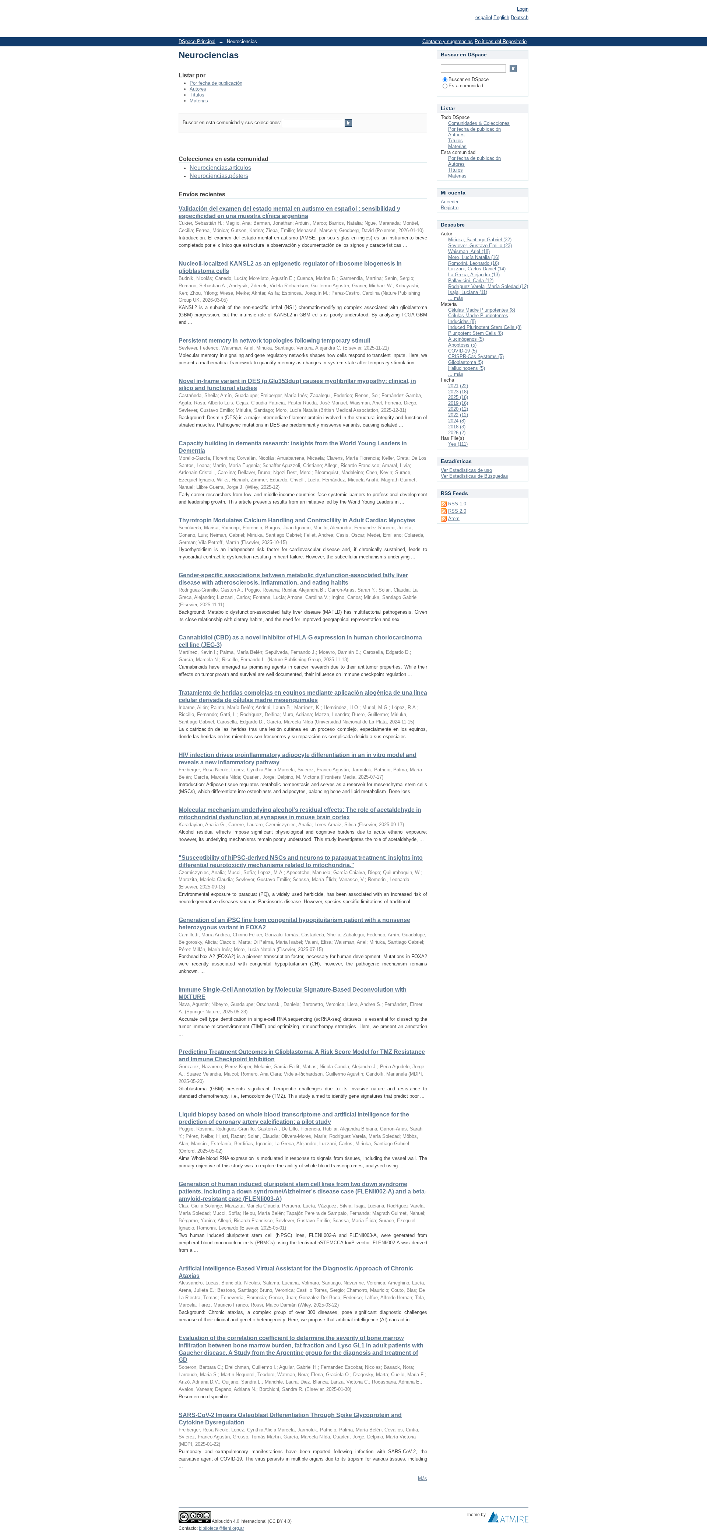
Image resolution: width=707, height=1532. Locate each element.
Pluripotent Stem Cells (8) (475, 333)
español (483, 17)
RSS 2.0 (457, 511)
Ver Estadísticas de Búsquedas (474, 476)
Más (422, 1478)
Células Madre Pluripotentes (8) (481, 310)
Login (522, 9)
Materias (199, 101)
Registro (449, 207)
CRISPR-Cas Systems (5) (476, 356)
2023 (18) (458, 392)
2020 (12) (458, 409)
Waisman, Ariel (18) (469, 251)
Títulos (197, 95)
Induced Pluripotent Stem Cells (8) (484, 327)
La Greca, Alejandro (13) (474, 274)
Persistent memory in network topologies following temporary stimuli (274, 340)
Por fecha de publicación (216, 83)
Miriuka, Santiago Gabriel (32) (479, 239)
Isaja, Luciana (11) (467, 292)
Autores (198, 89)
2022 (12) (458, 415)
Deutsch (519, 17)
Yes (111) (458, 444)
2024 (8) (456, 421)
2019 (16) (458, 403)
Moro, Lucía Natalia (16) (473, 257)
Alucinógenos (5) (466, 339)
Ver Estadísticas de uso (466, 470)
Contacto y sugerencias (447, 41)
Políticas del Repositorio (501, 41)
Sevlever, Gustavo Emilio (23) (480, 245)
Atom (454, 518)
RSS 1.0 (457, 503)
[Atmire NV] (508, 1518)
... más (455, 298)
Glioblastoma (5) (465, 362)
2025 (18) (458, 397)
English (501, 17)
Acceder (449, 201)
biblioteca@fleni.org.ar (221, 1528)
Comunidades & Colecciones (479, 123)
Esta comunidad (466, 85)
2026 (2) (456, 432)
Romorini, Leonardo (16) (473, 263)
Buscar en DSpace (469, 79)
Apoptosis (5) (462, 345)
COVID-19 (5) (462, 351)
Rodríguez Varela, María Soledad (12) (488, 286)
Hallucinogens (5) (466, 368)
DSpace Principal (197, 41)
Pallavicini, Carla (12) (470, 280)
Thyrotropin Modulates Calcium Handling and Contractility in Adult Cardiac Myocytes (297, 520)
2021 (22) (458, 386)
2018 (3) (456, 427)
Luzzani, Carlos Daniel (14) (477, 268)
